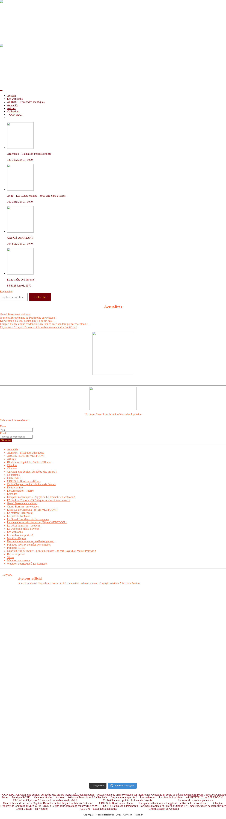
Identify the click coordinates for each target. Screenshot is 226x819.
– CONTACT (15, 114)
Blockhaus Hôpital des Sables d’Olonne (161, 806)
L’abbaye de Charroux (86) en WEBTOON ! (25, 806)
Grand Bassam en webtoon (22, 503)
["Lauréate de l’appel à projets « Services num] (141, 652)
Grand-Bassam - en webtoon (23, 506)
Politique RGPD (16, 547)
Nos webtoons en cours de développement (30, 541)
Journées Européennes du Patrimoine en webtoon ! (28, 317)
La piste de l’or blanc (171, 797)
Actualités (12, 105)
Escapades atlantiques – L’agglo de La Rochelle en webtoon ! (173, 803)
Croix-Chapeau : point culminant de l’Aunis (127, 800)
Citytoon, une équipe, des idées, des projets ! (32, 471)
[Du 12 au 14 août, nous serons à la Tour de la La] (84, 722)
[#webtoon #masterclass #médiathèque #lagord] (84, 695)
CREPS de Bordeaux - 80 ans (23, 481)
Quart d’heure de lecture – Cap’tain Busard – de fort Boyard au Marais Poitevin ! (48, 803)
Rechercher (6, 291)
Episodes (12, 493)
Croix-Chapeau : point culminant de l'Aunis (31, 484)
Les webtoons (15, 98)
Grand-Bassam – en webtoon (32, 808)
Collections (13, 111)
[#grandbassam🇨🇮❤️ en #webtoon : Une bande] (27, 611)
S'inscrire (6, 440)
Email (3, 433)
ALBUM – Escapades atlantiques (25, 101)
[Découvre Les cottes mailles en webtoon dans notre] (84, 762)
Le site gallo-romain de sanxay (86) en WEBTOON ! (37, 522)
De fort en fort (15, 487)
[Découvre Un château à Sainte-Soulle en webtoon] (27, 764)
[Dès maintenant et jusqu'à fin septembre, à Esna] (141, 598)
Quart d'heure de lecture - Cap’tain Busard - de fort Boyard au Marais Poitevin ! (51, 550)
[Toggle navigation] (1, 90)
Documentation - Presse (20, 490)
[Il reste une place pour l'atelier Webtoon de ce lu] (141, 722)
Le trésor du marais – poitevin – (195, 800)
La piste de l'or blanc (18, 516)
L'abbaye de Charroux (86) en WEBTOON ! (32, 509)
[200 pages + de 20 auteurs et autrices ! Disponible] (27, 697)
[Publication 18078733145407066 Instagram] (84, 593)
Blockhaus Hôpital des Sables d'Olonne (29, 462)
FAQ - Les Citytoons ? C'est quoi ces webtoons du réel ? (38, 500)
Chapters (12, 468)
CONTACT (14, 477)
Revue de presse (16, 554)
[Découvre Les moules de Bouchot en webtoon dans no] (141, 764)
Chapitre (12, 465)
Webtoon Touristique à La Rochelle (27, 563)
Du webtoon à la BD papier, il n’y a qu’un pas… (27, 320)
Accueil (11, 95)
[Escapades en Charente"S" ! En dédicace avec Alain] (27, 638)
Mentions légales (16, 538)
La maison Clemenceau (20, 512)
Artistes (11, 108)
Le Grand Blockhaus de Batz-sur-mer (28, 519)
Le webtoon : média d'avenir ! (23, 528)
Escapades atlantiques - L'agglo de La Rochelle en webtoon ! (41, 496)
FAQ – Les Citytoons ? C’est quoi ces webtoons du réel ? (45, 800)
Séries (10, 557)
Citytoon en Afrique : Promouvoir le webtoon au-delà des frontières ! (38, 327)
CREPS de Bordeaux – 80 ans (116, 803)
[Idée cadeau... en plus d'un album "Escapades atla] (84, 662)
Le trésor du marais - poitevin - (24, 525)
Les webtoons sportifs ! (20, 535)
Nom (3, 426)
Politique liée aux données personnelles (29, 544)
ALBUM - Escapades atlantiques (25, 452)
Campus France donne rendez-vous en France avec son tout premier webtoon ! (44, 323)
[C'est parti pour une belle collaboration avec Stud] (141, 697)
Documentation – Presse (90, 794)
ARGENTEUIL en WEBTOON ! (26, 455)
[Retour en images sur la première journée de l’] (27, 722)
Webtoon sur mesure (18, 560)
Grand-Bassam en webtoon (15, 314)
